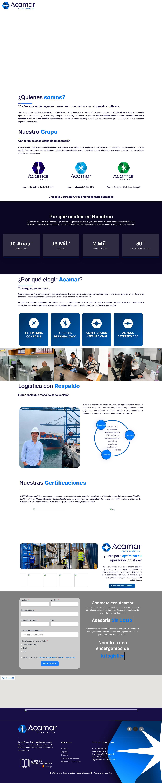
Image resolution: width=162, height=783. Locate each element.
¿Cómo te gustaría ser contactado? (33, 641)
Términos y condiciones (47, 657)
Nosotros (83, 5)
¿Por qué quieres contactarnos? (32, 630)
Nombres (24, 600)
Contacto (124, 5)
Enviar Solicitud (49, 664)
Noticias (112, 5)
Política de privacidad (67, 657)
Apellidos (54, 600)
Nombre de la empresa (29, 620)
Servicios (98, 5)
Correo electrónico (27, 610)
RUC (52, 620)
